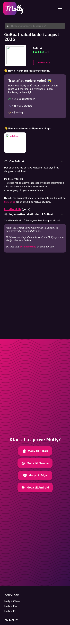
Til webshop (42, 62)
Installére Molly (28, 246)
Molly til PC (10, 610)
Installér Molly (12, 209)
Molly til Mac (10, 606)
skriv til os (9, 201)
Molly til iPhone (12, 601)
